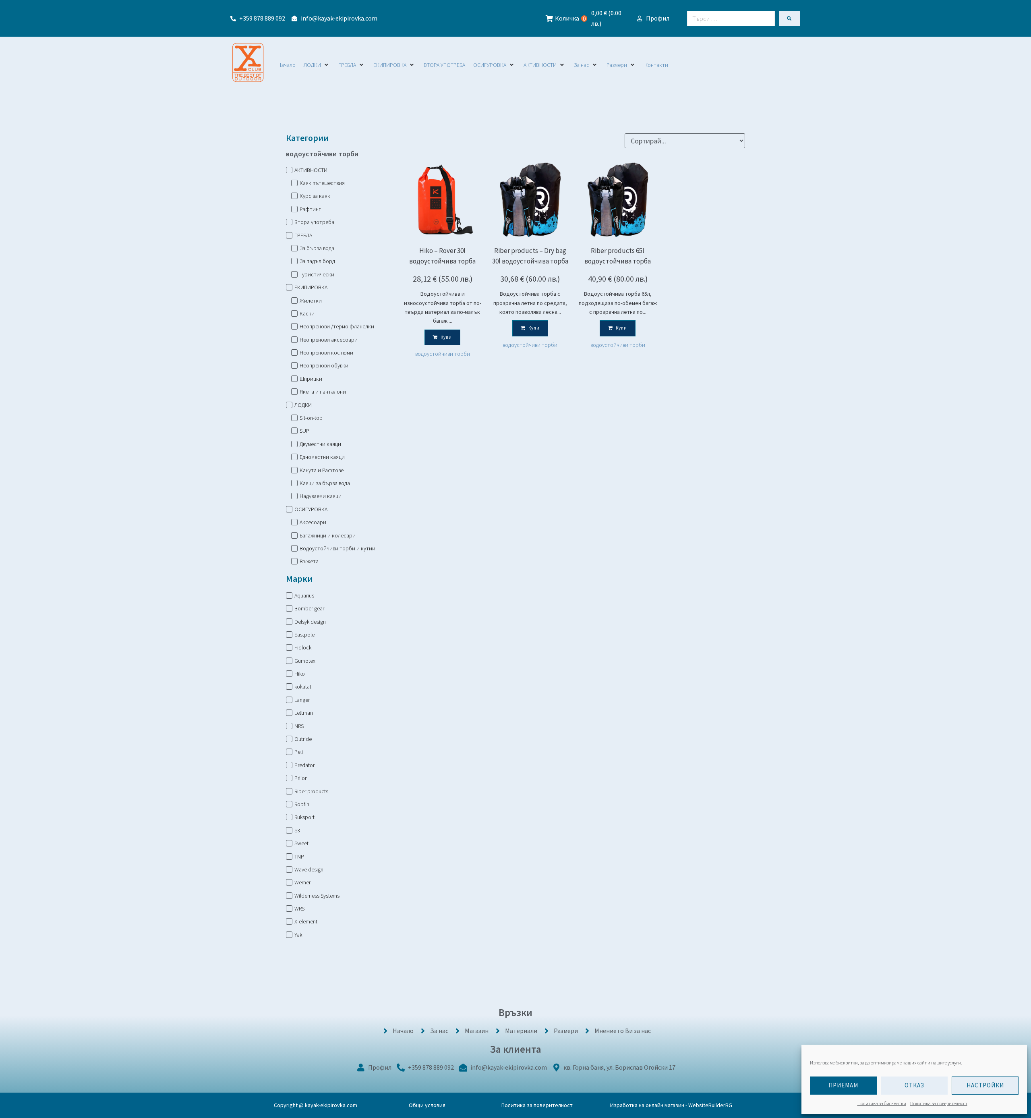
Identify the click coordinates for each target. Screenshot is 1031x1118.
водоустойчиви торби (442, 353)
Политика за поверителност (938, 1103)
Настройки (985, 1085)
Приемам (843, 1085)
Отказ (914, 1085)
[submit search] (789, 18)
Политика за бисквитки (881, 1103)
